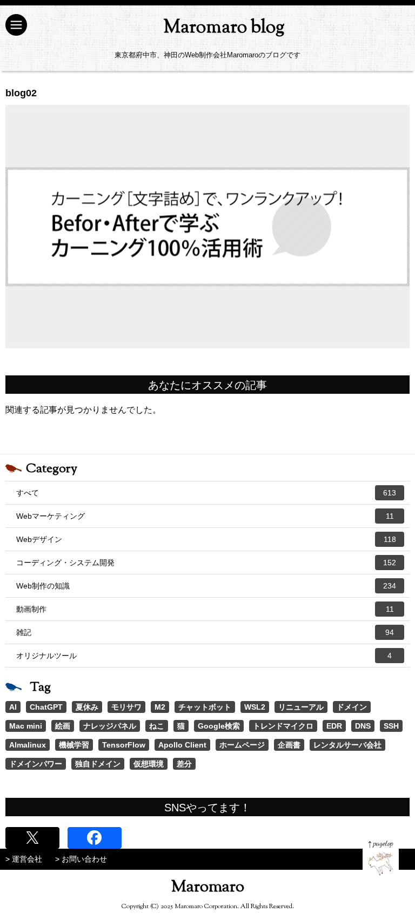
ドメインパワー (35, 763)
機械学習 (74, 745)
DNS (363, 726)
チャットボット (204, 707)
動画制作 (205, 609)
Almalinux (27, 745)
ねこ (156, 726)
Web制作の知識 (206, 585)
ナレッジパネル (109, 726)
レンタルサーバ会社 (347, 745)
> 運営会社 (23, 859)
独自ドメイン (98, 763)
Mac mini (25, 726)
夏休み (87, 707)
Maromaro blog (224, 28)
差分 (184, 763)
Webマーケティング (205, 516)
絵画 (62, 726)
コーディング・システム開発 (206, 562)
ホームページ (242, 745)
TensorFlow (123, 745)
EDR (334, 726)
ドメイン (352, 707)
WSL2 (254, 707)
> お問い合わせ (81, 859)
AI (13, 707)
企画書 (289, 745)
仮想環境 (148, 763)
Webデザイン (206, 539)
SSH (391, 726)
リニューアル (301, 707)
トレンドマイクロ (283, 726)
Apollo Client (182, 745)
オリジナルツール (204, 655)
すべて (206, 492)
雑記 (205, 632)
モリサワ (126, 707)
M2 (160, 707)
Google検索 (219, 726)
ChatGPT (46, 707)
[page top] (381, 858)
